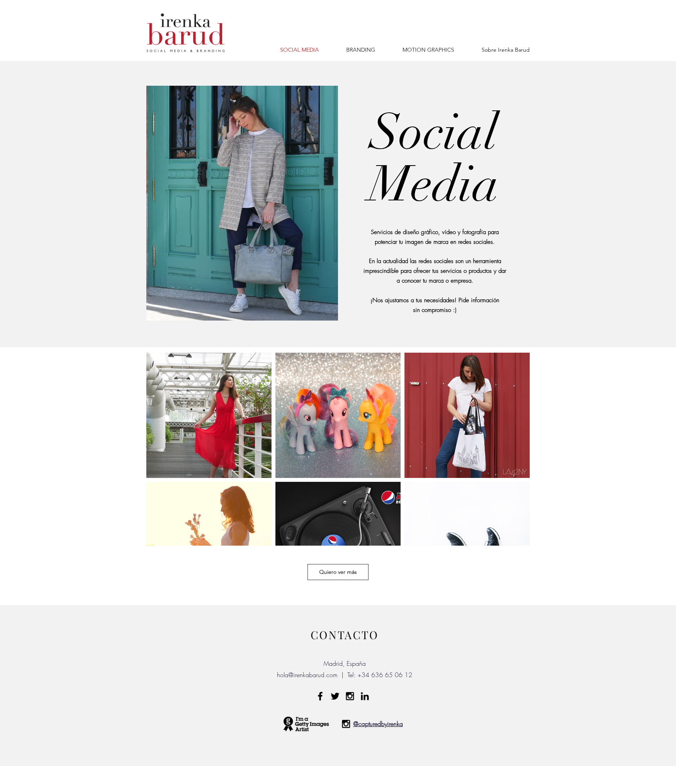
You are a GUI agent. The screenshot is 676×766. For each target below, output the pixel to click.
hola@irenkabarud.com (307, 674)
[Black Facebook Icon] (320, 696)
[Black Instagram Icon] (350, 696)
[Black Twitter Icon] (335, 696)
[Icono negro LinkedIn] (364, 696)
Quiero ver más (338, 571)
